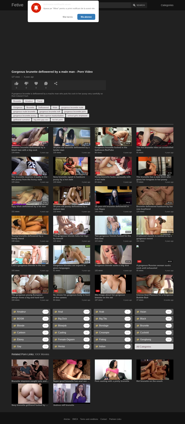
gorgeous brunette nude (72, 107)
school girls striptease (77, 115)
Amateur (29, 101)
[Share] (56, 83)
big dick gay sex (41, 119)
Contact (103, 419)
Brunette (17, 101)
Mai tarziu (68, 17)
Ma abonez (86, 17)
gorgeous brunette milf (49, 111)
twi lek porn (57, 119)
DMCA (75, 419)
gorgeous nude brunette (24, 111)
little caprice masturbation (52, 115)
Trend (39, 101)
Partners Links (115, 419)
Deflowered (43, 107)
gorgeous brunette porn (75, 111)
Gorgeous (17, 107)
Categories (167, 5)
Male (55, 107)
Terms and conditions (89, 419)
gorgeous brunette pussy (24, 115)
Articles (67, 419)
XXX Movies (42, 354)
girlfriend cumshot (21, 119)
